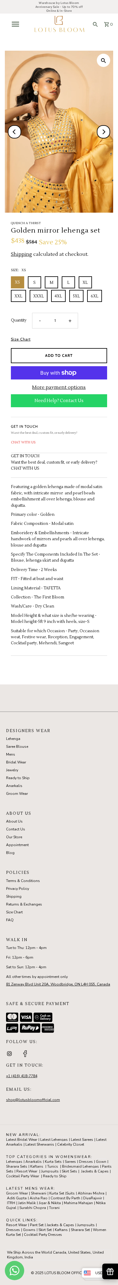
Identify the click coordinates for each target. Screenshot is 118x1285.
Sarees (70, 1161)
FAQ (10, 920)
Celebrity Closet (70, 1144)
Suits (70, 1193)
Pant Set (37, 1225)
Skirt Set (45, 1229)
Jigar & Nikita (50, 1203)
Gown (101, 1161)
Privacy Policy (17, 888)
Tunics (52, 1166)
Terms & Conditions (23, 880)
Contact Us (15, 829)
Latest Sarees (82, 1139)
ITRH (11, 1203)
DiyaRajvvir (92, 1198)
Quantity (19, 320)
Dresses (86, 1161)
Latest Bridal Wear (21, 1139)
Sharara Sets (16, 1166)
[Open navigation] (17, 24)
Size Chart (21, 339)
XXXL (38, 296)
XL (85, 282)
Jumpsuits (50, 1171)
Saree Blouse (17, 746)
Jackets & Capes (95, 1171)
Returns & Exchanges (24, 904)
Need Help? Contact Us (59, 401)
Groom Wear (17, 793)
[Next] (103, 131)
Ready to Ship (18, 778)
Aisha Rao (39, 1198)
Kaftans (36, 1166)
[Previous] (14, 131)
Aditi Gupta (17, 1198)
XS (17, 282)
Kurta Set (56, 1193)
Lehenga (13, 738)
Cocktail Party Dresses (43, 1234)
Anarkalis (14, 785)
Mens (10, 754)
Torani (54, 1207)
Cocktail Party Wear (22, 1176)
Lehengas (14, 1161)
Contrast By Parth (65, 1198)
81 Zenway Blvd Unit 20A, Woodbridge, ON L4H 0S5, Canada (58, 984)
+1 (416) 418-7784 (21, 1076)
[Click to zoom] (103, 60)
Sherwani (38, 1193)
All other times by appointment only (37, 976)
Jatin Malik (27, 1203)
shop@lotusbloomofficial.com (33, 1099)
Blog (10, 852)
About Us (14, 821)
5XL (76, 296)
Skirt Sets (69, 1171)
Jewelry (12, 770)
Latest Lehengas (54, 1139)
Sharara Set (80, 1229)
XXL (18, 296)
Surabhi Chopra (32, 1207)
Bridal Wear (16, 762)
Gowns (29, 1229)
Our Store (14, 837)
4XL (58, 296)
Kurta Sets (53, 1161)
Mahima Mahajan (78, 1203)
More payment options (59, 387)
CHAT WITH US (23, 442)
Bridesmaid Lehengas (80, 1166)
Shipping (21, 254)
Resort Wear (26, 1171)
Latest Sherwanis (39, 1144)
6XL (94, 296)
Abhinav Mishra (91, 1193)
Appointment (17, 844)
